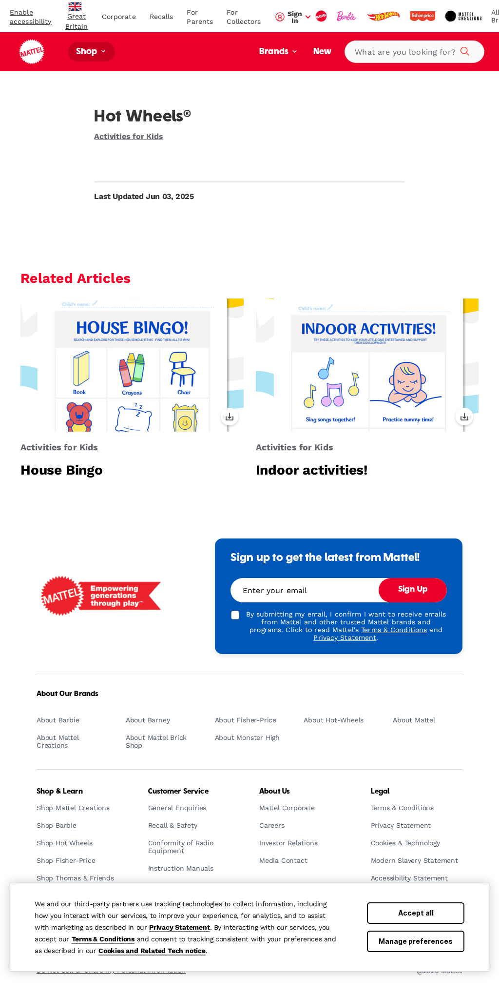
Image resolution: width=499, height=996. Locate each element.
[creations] (464, 16)
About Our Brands (67, 694)
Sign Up (412, 590)
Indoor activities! (311, 470)
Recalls (161, 16)
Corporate (119, 16)
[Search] (463, 49)
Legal (380, 791)
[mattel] (322, 16)
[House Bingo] (132, 365)
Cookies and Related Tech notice (152, 951)
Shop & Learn (60, 791)
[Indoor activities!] (367, 365)
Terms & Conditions (103, 939)
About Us (274, 791)
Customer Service (178, 791)
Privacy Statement (179, 927)
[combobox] (414, 51)
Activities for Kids (128, 136)
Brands (274, 52)
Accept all (416, 913)
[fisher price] (423, 16)
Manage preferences (416, 941)
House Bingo (61, 470)
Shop (87, 52)
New (322, 52)
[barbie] (347, 16)
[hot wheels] (384, 16)
